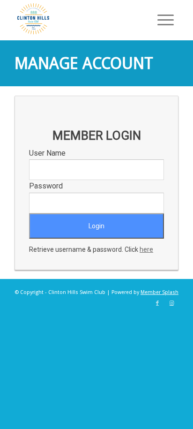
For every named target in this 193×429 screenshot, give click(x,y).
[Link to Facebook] (157, 303)
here (146, 249)
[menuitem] (161, 19)
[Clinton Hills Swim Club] (80, 19)
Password (46, 185)
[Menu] (161, 19)
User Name (47, 153)
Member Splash (159, 292)
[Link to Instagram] (171, 303)
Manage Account (84, 63)
